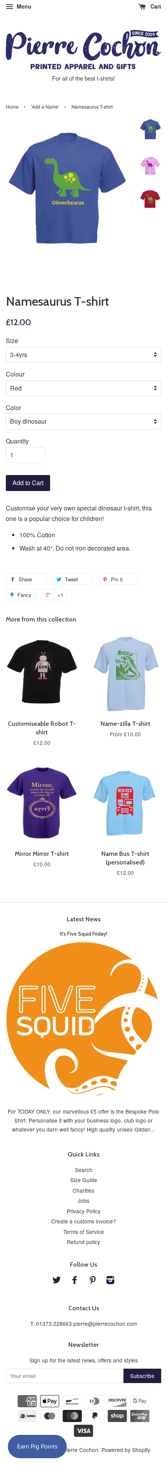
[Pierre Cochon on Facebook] (74, 1281)
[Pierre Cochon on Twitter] (56, 1281)
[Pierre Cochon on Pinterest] (92, 1281)
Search (83, 1170)
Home (12, 106)
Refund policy (83, 1242)
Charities (83, 1190)
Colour (15, 374)
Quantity (17, 440)
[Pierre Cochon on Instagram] (110, 1281)
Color (13, 407)
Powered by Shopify (125, 1450)
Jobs (83, 1200)
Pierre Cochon (80, 1450)
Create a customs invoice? (83, 1221)
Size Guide (83, 1180)
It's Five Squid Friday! (83, 934)
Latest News (84, 919)
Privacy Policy (84, 1211)
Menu (23, 6)
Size (12, 340)
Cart (155, 6)
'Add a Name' (45, 106)
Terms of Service (83, 1231)
